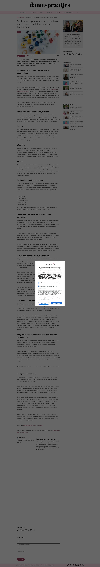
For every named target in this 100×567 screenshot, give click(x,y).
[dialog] (50, 283)
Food (49, 12)
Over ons (23, 12)
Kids (41, 12)
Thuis (56, 12)
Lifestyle (33, 12)
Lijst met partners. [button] (54, 294)
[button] (50, 289)
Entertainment (68, 12)
